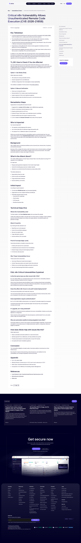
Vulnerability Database (22, 492)
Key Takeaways (62, 26)
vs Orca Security (53, 495)
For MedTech (31, 490)
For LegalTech (31, 495)
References (61, 55)
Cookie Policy (64, 490)
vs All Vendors (53, 488)
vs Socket (52, 510)
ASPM (41, 493)
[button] (29, 4)
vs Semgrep (53, 505)
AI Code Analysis (43, 509)
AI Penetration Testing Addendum (67, 497)
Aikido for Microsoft (43, 502)
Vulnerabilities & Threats (17, 10)
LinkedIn (66, 518)
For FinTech (31, 492)
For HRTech (31, 497)
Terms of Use (64, 492)
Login (64, 3)
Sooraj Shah (17, 27)
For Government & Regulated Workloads (33, 512)
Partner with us (10, 497)
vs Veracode (53, 497)
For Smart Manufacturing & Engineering (34, 509)
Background (61, 36)
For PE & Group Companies (34, 504)
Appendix (61, 53)
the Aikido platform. (34, 84)
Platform (9, 488)
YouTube (70, 518)
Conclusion (61, 51)
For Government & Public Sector (33, 506)
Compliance (42, 490)
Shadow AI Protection (43, 507)
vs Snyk (52, 490)
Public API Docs (21, 490)
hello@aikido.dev (64, 501)
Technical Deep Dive (63, 42)
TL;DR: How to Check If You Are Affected (65, 29)
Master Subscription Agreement (67, 493)
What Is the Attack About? (64, 38)
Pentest (41, 488)
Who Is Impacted (62, 33)
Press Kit (20, 500)
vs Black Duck (53, 508)
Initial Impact (61, 40)
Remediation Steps (63, 31)
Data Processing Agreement (66, 495)
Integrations (21, 497)
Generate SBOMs (43, 497)
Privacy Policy (64, 488)
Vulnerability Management (44, 495)
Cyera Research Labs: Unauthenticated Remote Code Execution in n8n (27, 374)
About (9, 492)
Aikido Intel (14, 378)
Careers (9, 493)
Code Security (42, 500)
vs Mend (52, 493)
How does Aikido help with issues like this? (66, 48)
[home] (11, 3)
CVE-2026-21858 (47, 35)
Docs (19, 488)
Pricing (49, 3)
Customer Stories (22, 495)
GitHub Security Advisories (18, 376)
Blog (9, 10)
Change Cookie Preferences (66, 509)
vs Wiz (52, 492)
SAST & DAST (42, 492)
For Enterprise (31, 500)
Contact (52, 3)
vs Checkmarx (53, 503)
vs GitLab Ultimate (54, 501)
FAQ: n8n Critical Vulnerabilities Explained (65, 45)
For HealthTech (32, 488)
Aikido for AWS (42, 504)
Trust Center (64, 506)
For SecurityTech (32, 493)
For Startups (31, 502)
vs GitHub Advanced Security (54, 500)
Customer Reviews (22, 502)
